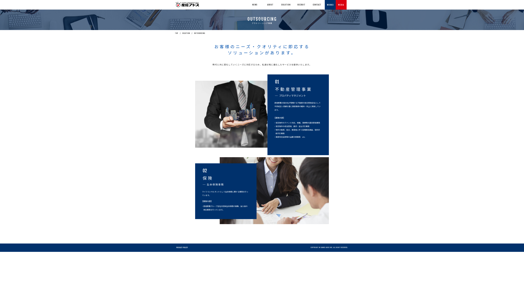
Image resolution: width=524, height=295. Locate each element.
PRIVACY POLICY (182, 248)
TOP (176, 33)
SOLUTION (186, 33)
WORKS (330, 5)
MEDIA (341, 5)
